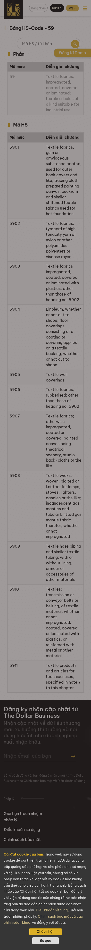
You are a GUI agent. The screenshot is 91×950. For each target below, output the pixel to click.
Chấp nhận (45, 931)
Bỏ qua (45, 940)
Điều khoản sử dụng (52, 910)
